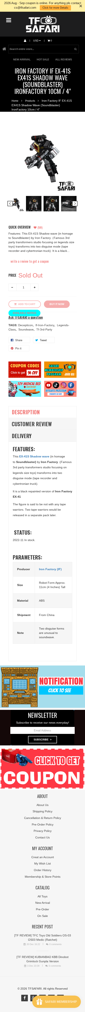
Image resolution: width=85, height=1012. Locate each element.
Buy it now (57, 304)
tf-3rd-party (44, 329)
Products (30, 100)
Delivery (22, 436)
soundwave (26, 329)
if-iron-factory (45, 325)
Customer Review (32, 424)
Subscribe (41, 739)
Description (26, 412)
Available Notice (24, 313)
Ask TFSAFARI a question (25, 317)
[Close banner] (80, 5)
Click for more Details (55, 7)
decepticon (26, 325)
